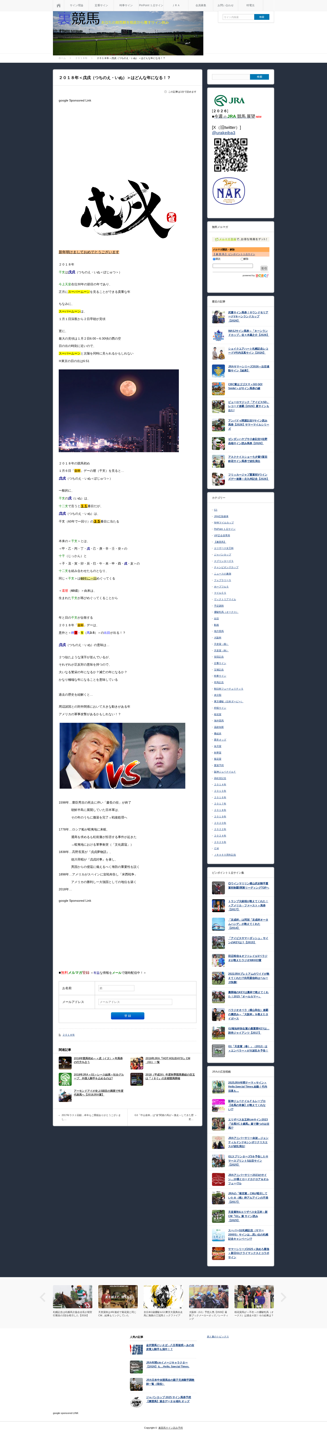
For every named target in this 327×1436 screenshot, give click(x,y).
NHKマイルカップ (224, 522)
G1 (215, 509)
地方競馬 (219, 631)
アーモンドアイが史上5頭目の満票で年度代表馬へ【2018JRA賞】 (98, 1092)
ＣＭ (216, 848)
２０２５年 (220, 842)
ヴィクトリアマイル (225, 599)
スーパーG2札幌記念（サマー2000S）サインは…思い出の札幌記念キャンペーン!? (248, 1234)
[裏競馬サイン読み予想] (128, 34)
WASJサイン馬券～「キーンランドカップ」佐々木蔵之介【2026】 (248, 333)
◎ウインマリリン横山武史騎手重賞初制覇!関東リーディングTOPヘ (248, 885)
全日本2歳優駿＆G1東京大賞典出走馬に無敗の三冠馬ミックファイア (252, 1314)
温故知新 (219, 727)
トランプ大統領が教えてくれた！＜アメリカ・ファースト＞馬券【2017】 (248, 905)
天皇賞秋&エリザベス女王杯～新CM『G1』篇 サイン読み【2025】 (248, 1216)
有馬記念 (219, 682)
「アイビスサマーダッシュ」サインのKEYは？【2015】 (248, 940)
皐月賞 (217, 746)
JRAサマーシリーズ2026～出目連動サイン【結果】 (248, 368)
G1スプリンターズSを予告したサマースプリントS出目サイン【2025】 (248, 1160)
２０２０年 (220, 823)
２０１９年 (220, 816)
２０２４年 (220, 835)
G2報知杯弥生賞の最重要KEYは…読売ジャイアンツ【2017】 (248, 1030)
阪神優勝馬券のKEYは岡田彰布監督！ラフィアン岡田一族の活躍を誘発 (116, 1315)
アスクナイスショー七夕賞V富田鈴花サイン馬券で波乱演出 (247, 459)
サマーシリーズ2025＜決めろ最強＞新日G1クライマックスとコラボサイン (248, 1253)
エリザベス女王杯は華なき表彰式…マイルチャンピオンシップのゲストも (71, 1315)
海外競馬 (219, 720)
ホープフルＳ (221, 586)
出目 (216, 618)
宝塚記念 (219, 669)
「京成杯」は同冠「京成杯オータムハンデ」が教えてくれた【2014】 (248, 924)
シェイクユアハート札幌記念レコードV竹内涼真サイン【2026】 (248, 350)
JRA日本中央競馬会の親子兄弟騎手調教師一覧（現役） (170, 1382)
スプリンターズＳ (224, 561)
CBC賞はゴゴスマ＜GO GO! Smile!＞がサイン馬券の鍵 (245, 386)
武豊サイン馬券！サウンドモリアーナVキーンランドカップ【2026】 (248, 316)
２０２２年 (220, 829)
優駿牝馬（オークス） (226, 612)
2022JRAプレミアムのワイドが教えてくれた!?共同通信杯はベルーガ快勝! (248, 978)
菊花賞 (217, 758)
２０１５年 (220, 791)
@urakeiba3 (223, 132)
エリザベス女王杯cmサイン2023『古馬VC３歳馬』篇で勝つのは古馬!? (248, 1123)
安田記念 (219, 656)
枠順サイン (220, 708)
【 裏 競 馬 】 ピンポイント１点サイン (234, 254)
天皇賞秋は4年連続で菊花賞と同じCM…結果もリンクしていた (207, 1314)
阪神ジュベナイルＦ (225, 771)
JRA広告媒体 (221, 516)
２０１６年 (220, 797)
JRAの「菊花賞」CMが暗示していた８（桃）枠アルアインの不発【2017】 (248, 1197)
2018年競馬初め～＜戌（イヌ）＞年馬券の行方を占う (98, 1060)
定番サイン (101, 5)
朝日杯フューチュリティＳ (228, 688)
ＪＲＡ (176, 5)
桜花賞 (217, 714)
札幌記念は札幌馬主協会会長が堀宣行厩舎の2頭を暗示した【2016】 (162, 1314)
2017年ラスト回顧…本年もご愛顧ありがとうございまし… (91, 1117)
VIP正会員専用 (222, 535)
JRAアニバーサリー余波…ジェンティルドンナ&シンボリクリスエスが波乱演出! (248, 1142)
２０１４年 (220, 784)
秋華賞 (217, 752)
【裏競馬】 (220, 542)
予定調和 (219, 605)
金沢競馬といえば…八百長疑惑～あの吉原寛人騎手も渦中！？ (170, 1347)
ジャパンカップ (222, 554)
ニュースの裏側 (222, 573)
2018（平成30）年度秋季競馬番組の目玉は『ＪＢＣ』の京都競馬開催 (170, 1076)
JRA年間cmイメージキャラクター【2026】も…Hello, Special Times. (167, 1364)
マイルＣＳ (220, 592)
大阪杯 (217, 637)
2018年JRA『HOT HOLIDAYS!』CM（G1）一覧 (167, 1060)
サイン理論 (76, 5)
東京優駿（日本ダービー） (228, 701)
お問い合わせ (226, 5)
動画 (216, 625)
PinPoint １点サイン (151, 5)
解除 (246, 258)
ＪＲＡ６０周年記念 (225, 854)
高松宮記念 (220, 778)
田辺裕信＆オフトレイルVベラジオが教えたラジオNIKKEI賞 (247, 958)
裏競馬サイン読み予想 (170, 1427)
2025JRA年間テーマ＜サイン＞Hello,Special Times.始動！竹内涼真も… (247, 1086)
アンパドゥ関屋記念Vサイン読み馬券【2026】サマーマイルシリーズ (248, 424)
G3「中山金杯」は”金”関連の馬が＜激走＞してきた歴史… (164, 1117)
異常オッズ (220, 739)
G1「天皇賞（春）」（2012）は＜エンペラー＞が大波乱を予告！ (248, 1048)
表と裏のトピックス (218, 1336)
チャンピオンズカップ (226, 567)
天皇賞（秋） (221, 650)
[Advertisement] (127, 135)
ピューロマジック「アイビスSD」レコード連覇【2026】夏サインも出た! (248, 406)
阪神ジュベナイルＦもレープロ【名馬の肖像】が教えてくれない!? (247, 1105)
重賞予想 (219, 765)
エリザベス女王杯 (224, 548)
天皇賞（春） (221, 644)
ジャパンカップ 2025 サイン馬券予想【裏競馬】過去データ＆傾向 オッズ (168, 1399)
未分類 (217, 695)
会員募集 (201, 5)
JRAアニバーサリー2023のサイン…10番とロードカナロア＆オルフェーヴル (248, 1179)
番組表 (217, 733)
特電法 (250, 5)
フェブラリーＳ (222, 580)
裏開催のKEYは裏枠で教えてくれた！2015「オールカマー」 (248, 994)
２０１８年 (69, 1034)
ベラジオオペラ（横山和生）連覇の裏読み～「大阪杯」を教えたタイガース (248, 1014)
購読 (218, 258)
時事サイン (126, 5)
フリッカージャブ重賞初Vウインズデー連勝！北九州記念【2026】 (248, 476)
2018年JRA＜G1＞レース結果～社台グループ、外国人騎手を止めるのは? (99, 1076)
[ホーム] (58, 5)
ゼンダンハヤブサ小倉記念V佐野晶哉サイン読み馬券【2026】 (247, 441)
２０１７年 (220, 803)
